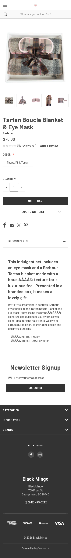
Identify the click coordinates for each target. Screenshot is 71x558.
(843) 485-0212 (37, 502)
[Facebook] (5, 225)
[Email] (12, 225)
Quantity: (9, 178)
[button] (47, 145)
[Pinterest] (26, 225)
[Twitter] (19, 225)
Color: (7, 154)
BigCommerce (41, 548)
